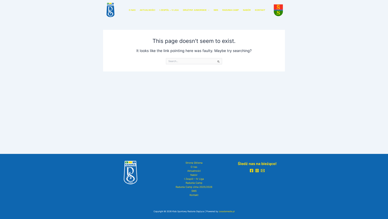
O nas (132, 10)
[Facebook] (251, 170)
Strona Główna (194, 162)
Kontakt (260, 10)
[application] (208, 10)
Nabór (247, 10)
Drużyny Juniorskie (195, 10)
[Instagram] (257, 170)
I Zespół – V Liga (169, 10)
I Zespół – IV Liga (194, 178)
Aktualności (147, 10)
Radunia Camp (230, 10)
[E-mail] (263, 170)
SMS (216, 10)
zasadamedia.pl (227, 211)
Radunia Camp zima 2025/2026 (194, 186)
